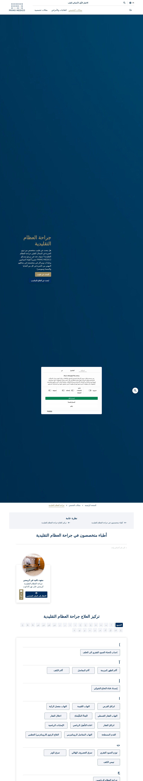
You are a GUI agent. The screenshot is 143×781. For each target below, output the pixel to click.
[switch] (73, 390)
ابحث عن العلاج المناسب (40, 280)
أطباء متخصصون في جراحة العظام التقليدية (107, 523)
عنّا (130, 10)
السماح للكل (71, 398)
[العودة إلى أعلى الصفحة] (135, 776)
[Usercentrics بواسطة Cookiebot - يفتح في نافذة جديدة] (51, 411)
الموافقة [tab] (83, 370)
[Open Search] (124, 3)
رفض (71, 406)
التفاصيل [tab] (72, 370)
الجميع (119, 625)
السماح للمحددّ (71, 402)
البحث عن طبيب (43, 274)
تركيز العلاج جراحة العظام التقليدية (54, 523)
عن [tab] (62, 370)
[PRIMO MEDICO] (17, 7)
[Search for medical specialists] (135, 390)
